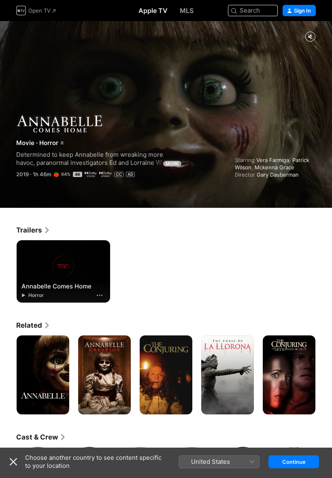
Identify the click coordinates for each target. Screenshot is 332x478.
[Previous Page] (8, 375)
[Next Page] (324, 375)
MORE (172, 163)
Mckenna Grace (274, 167)
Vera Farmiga (272, 160)
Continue (294, 462)
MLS (187, 10)
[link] (33, 230)
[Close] (13, 461)
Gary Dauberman (278, 174)
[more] (99, 295)
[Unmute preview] (310, 37)
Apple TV (153, 10)
